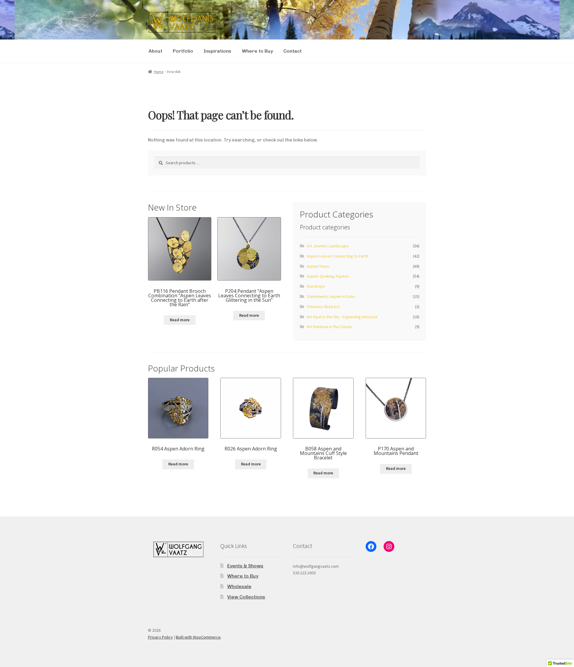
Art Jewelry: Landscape (328, 246)
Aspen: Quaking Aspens (328, 276)
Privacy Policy (160, 637)
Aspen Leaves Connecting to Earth (337, 256)
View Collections (246, 597)
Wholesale (239, 586)
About (155, 51)
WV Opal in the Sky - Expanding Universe (342, 316)
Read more (180, 319)
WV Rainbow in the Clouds (329, 326)
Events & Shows (245, 566)
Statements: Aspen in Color (331, 296)
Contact (292, 51)
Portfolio (183, 51)
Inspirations (217, 51)
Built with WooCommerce (198, 637)
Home (158, 71)
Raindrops (316, 286)
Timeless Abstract (323, 306)
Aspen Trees (318, 266)
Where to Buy (257, 51)
